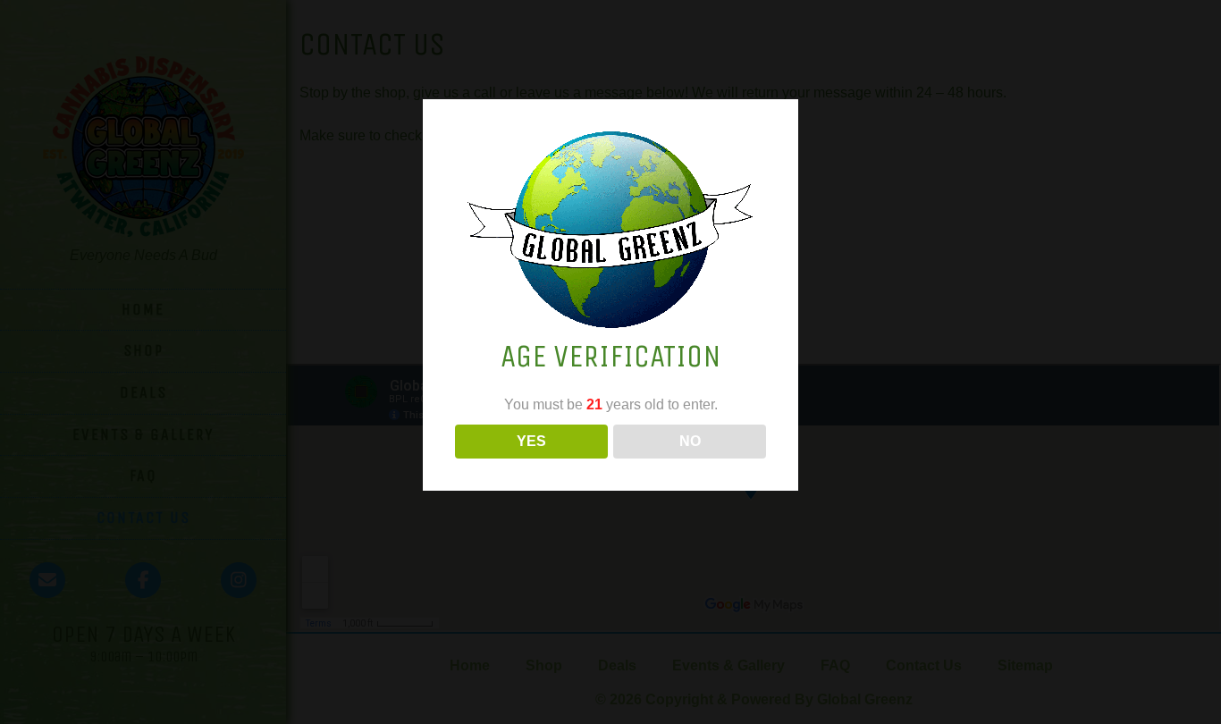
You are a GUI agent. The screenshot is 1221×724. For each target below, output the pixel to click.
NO (690, 441)
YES (531, 441)
